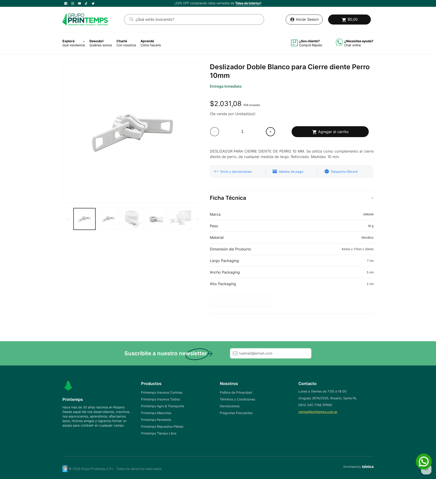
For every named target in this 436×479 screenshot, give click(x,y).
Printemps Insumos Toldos (160, 399)
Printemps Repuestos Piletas (162, 426)
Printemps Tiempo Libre (158, 433)
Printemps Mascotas (156, 413)
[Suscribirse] (235, 353)
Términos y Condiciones (237, 399)
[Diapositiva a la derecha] (198, 219)
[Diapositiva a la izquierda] (67, 219)
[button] (349, 20)
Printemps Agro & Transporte (162, 406)
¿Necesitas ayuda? (358, 41)
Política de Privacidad (236, 392)
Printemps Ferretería (156, 420)
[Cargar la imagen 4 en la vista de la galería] (156, 219)
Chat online (352, 45)
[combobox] (194, 19)
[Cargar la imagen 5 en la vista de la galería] (180, 219)
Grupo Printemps (93, 469)
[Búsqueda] (131, 19)
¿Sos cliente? (309, 41)
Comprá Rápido (310, 45)
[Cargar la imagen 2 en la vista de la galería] (108, 219)
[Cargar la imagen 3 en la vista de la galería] (132, 219)
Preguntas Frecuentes (236, 413)
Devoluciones (230, 406)
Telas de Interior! (248, 3)
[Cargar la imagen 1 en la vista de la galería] (84, 219)
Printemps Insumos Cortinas (161, 392)
